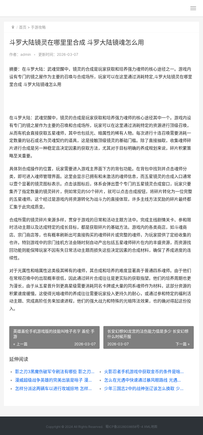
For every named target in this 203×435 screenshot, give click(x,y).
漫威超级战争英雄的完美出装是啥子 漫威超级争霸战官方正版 (55, 380)
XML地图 (150, 427)
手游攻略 (38, 27)
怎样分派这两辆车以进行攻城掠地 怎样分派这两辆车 (55, 388)
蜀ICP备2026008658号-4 (124, 427)
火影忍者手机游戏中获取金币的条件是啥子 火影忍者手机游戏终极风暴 (144, 371)
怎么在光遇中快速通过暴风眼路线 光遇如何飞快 (144, 380)
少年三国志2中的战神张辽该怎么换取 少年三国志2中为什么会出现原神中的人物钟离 (144, 388)
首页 (22, 27)
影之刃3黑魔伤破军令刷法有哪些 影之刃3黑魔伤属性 (55, 371)
